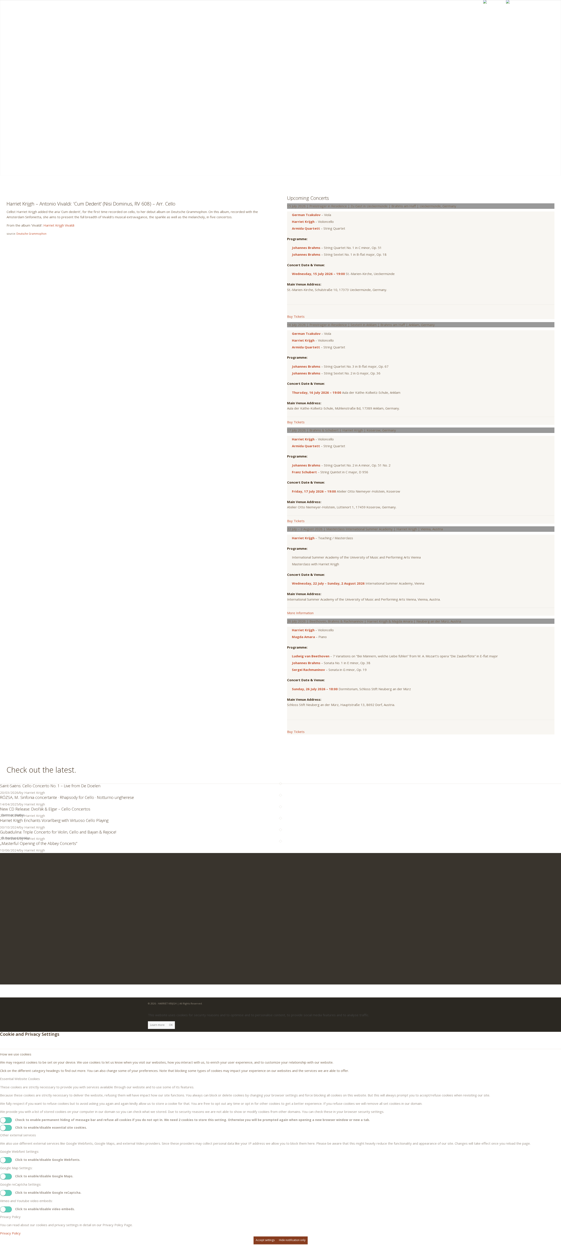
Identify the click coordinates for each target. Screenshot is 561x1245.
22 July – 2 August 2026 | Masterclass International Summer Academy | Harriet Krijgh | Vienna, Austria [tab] (365, 529)
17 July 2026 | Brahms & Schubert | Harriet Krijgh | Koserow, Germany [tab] (341, 430)
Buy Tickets (296, 316)
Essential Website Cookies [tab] (20, 1079)
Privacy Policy (10, 1233)
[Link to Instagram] (546, 12)
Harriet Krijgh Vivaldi (58, 225)
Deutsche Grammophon (31, 234)
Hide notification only (292, 1240)
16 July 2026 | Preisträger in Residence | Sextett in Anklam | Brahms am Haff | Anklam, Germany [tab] (361, 325)
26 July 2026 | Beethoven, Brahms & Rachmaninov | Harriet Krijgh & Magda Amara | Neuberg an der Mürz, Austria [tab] (374, 621)
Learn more (157, 1025)
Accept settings (265, 1240)
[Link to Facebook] (540, 12)
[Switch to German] (515, 13)
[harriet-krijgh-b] (26, 13)
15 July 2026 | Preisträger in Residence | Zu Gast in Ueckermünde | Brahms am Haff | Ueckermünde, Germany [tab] (371, 206)
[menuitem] (341, 13)
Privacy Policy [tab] (10, 1217)
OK (171, 1025)
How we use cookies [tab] (15, 1054)
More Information (300, 613)
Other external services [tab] (18, 1135)
